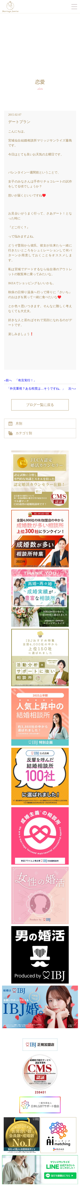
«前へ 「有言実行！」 (20, 380)
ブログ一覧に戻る (40, 405)
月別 (19, 423)
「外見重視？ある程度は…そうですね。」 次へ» (41, 388)
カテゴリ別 (24, 433)
